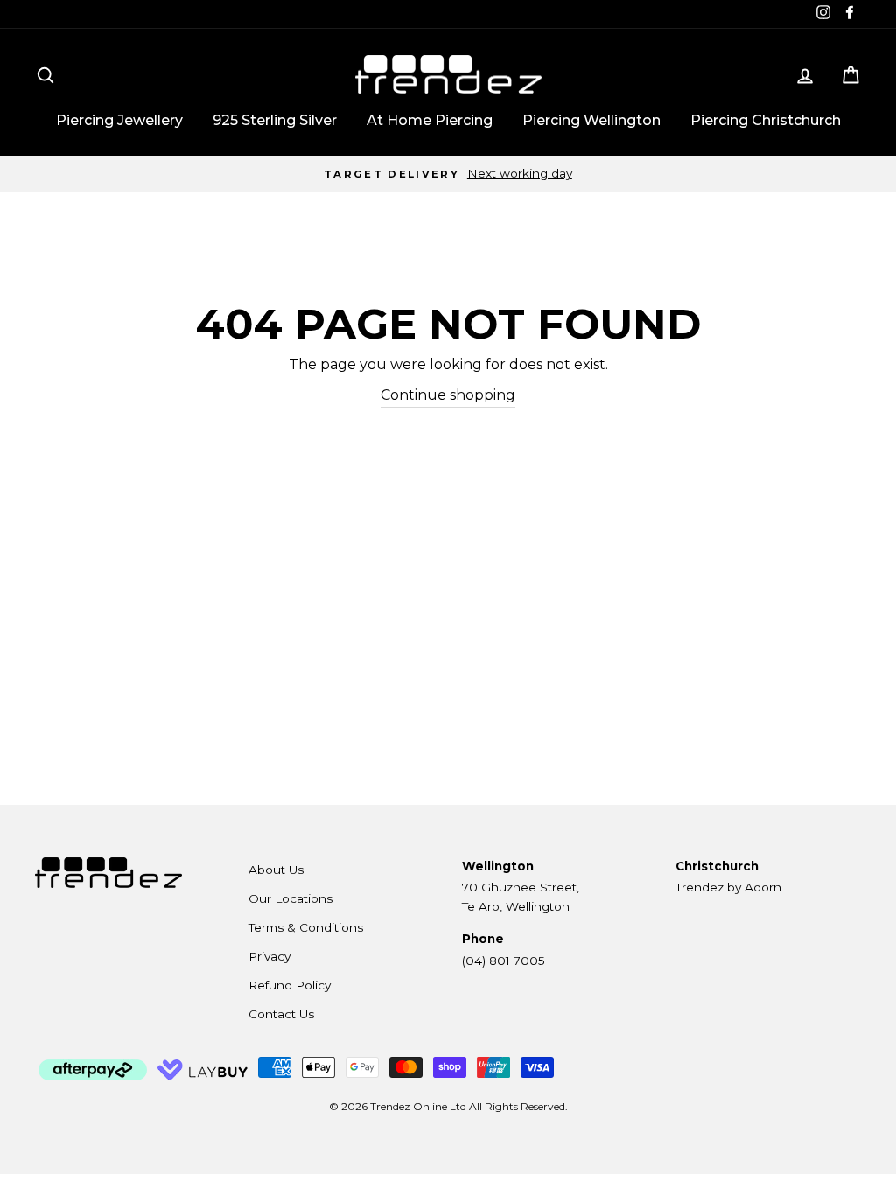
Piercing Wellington (591, 120)
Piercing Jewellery (119, 120)
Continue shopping (448, 395)
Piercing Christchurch (765, 120)
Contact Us (281, 1014)
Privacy (269, 956)
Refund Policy (289, 985)
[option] (448, 174)
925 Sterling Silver (275, 120)
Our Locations (290, 898)
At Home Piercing (430, 120)
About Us (276, 870)
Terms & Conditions (305, 927)
